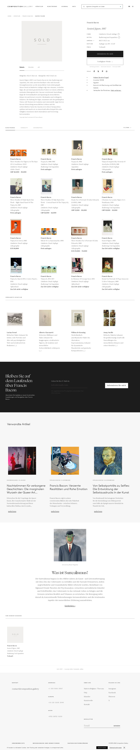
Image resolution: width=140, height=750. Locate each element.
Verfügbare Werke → (105, 62)
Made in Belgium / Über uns (94, 689)
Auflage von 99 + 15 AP (107, 44)
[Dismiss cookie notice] (124, 747)
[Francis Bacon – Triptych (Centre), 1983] (18, 227)
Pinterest (112, 697)
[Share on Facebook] (94, 71)
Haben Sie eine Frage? (101, 77)
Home (9, 16)
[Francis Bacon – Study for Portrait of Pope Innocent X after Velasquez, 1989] (110, 265)
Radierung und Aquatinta (108, 37)
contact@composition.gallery (25, 689)
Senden (117, 726)
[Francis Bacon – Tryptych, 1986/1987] (49, 148)
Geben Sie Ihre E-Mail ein (60, 381)
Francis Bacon (27, 16)
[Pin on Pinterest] (102, 71)
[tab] (10, 128)
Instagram (112, 689)
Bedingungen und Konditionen (46, 743)
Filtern (126, 127)
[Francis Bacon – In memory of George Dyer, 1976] (79, 265)
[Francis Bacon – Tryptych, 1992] (79, 148)
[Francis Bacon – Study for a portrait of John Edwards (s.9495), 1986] (79, 186)
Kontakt (87, 704)
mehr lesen (12, 511)
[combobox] (102, 7)
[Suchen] (120, 6)
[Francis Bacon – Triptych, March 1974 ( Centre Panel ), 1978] (18, 265)
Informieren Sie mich (105, 54)
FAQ (85, 693)
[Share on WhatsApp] (106, 71)
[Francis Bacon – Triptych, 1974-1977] (49, 265)
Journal (64, 6)
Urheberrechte (18, 743)
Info (74, 6)
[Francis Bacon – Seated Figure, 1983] (110, 227)
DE (129, 6)
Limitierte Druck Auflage (108, 34)
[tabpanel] (42, 96)
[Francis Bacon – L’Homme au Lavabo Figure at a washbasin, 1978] (110, 186)
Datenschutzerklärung (78, 743)
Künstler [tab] (31, 67)
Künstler (39, 6)
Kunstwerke (52, 6)
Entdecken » (70, 606)
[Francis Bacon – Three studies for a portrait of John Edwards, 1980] (79, 227)
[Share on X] (98, 71)
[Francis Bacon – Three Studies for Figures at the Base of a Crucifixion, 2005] (18, 148)
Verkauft (102, 47)
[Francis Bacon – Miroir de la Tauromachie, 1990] (49, 227)
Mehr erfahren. (116, 90)
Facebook (112, 693)
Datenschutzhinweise (116, 747)
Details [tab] (22, 67)
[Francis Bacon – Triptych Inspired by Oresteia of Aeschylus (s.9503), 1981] (110, 148)
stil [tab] (39, 67)
